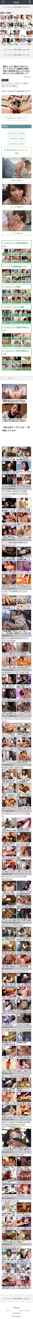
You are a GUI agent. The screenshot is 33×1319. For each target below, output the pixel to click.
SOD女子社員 (5, 925)
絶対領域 (15, 591)
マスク (10, 640)
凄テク (21, 925)
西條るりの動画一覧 (17, 180)
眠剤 (16, 1076)
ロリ (20, 1124)
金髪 (17, 1201)
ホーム (9, 1310)
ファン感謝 (13, 925)
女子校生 (20, 1122)
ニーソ (20, 591)
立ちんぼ (9, 879)
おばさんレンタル (10, 545)
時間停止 (27, 1076)
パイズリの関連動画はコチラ (16, 266)
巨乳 (4, 86)
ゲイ (3, 816)
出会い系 (4, 879)
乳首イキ (18, 1154)
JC (2, 1124)
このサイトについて (24, 1310)
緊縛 (12, 638)
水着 (8, 491)
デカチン (18, 1247)
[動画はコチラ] (16, 112)
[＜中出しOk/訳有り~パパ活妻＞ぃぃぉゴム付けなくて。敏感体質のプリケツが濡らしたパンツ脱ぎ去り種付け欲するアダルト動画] (16, 167)
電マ (3, 971)
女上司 (25, 542)
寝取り (12, 767)
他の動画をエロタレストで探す (17, 151)
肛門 (7, 813)
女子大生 (8, 1124)
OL (2, 542)
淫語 (10, 86)
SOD (17, 925)
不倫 (16, 767)
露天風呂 (29, 1030)
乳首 (3, 1154)
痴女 (23, 672)
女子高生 (28, 1122)
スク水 (12, 491)
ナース (6, 542)
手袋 (14, 640)
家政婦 (3, 545)
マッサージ (5, 718)
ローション (28, 718)
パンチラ (4, 591)
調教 (3, 638)
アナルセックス (13, 813)
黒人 (6, 1201)
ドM (20, 672)
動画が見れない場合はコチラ (17, 118)
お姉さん (12, 1122)
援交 (3, 876)
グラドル (9, 494)
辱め (18, 1030)
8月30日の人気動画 (17, 138)
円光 (25, 876)
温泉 (24, 1030)
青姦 (6, 1030)
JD (12, 1124)
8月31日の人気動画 (17, 133)
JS (4, 1124)
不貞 (22, 767)
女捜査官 (15, 542)
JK (24, 1122)
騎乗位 (15, 86)
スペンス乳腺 (11, 1154)
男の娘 (28, 813)
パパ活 (6, 876)
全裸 (12, 1030)
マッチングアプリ (18, 876)
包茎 (11, 1247)
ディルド (18, 971)
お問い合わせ (16, 1313)
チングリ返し (14, 672)
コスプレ (4, 491)
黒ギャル (16, 1124)
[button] (29, 653)
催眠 (23, 1076)
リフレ (10, 718)
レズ (27, 971)
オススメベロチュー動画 (14, 307)
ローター (7, 971)
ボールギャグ (24, 638)
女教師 (10, 542)
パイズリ (5, 83)
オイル (22, 718)
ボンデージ (5, 640)
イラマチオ (8, 638)
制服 (14, 494)
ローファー (5, 594)
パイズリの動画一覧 (17, 207)
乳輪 (26, 83)
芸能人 (25, 491)
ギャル (8, 1122)
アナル (3, 813)
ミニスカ (18, 494)
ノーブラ (9, 591)
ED (9, 1247)
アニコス (8, 496)
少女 (23, 1124)
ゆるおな (16, 2)
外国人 (9, 1201)
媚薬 (3, 1076)
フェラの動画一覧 (17, 233)
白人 (3, 1201)
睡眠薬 (12, 1076)
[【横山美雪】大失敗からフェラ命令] (16, 220)
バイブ (23, 971)
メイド (3, 496)
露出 (9, 1030)
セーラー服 (24, 494)
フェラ (12, 83)
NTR (3, 767)
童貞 (3, 1247)
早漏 (6, 1247)
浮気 (19, 767)
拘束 (16, 638)
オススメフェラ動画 (12, 287)
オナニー (12, 971)
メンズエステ (16, 718)
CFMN (27, 672)
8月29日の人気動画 (17, 144)
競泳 (16, 491)
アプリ (11, 876)
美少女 (3, 1122)
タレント (4, 494)
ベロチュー (19, 83)
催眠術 (19, 1076)
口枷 (19, 638)
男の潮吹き (8, 672)
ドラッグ (7, 1076)
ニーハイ (24, 591)
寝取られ (7, 767)
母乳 (22, 1154)
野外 (3, 1030)
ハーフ (14, 1201)
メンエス (4, 721)
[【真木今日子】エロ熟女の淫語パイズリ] (16, 194)
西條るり (5, 80)
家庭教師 (20, 542)
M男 (3, 672)
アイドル (20, 491)
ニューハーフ (21, 813)
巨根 (14, 1247)
